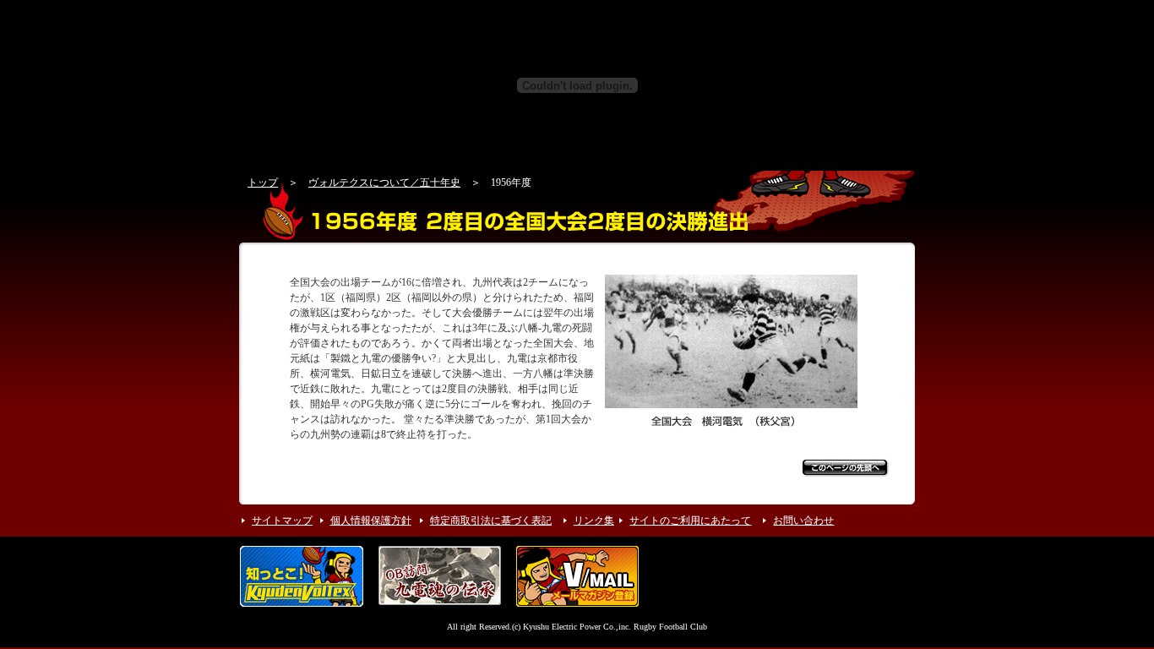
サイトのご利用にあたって (690, 520)
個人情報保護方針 (370, 520)
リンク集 (594, 520)
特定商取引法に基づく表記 (491, 520)
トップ (263, 182)
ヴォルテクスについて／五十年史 (384, 182)
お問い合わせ (803, 520)
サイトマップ (282, 520)
